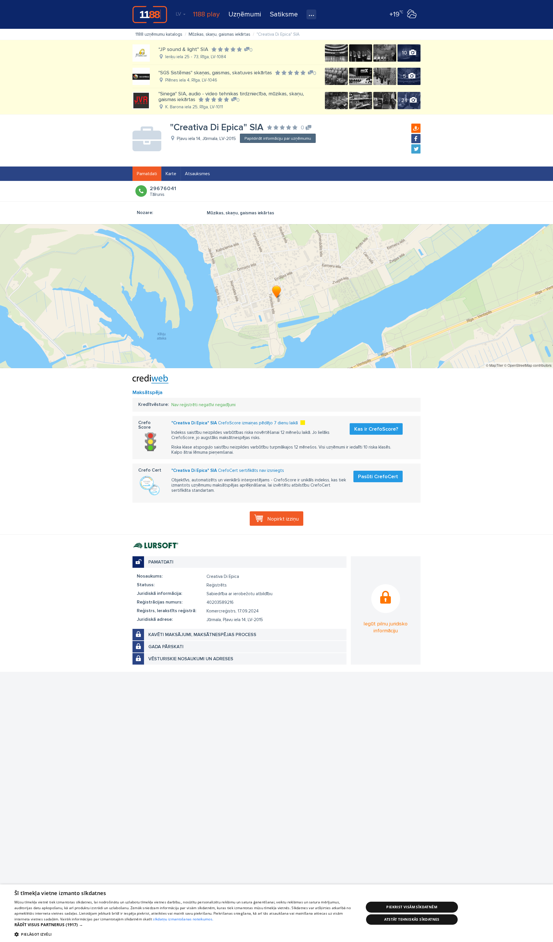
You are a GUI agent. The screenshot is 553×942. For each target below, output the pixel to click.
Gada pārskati (165, 647)
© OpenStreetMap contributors (528, 365)
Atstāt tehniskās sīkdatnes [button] (412, 919)
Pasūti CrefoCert (378, 476)
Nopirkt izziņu (283, 519)
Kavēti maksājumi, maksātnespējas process (202, 635)
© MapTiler (494, 365)
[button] (183, 924)
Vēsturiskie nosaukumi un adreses (190, 659)
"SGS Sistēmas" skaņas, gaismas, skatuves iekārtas (215, 72)
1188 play (206, 14)
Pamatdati (147, 174)
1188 (149, 14)
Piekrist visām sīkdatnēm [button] (411, 907)
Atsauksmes (197, 174)
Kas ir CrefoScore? (376, 429)
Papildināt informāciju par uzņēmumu (278, 138)
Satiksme (284, 14)
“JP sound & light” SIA (183, 49)
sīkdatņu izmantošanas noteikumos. (183, 919)
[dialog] (276, 913)
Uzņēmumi (244, 14)
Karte (171, 174)
